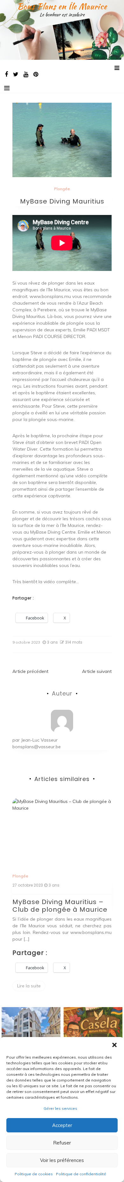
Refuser (62, 1143)
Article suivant (97, 671)
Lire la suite (29, 986)
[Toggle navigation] (7, 88)
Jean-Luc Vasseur (39, 740)
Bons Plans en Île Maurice (62, 6)
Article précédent (30, 671)
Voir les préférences (62, 1160)
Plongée (62, 188)
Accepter (62, 1125)
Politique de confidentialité (81, 1174)
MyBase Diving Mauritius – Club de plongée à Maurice (59, 905)
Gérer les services (60, 1108)
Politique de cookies (34, 1174)
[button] (114, 1045)
